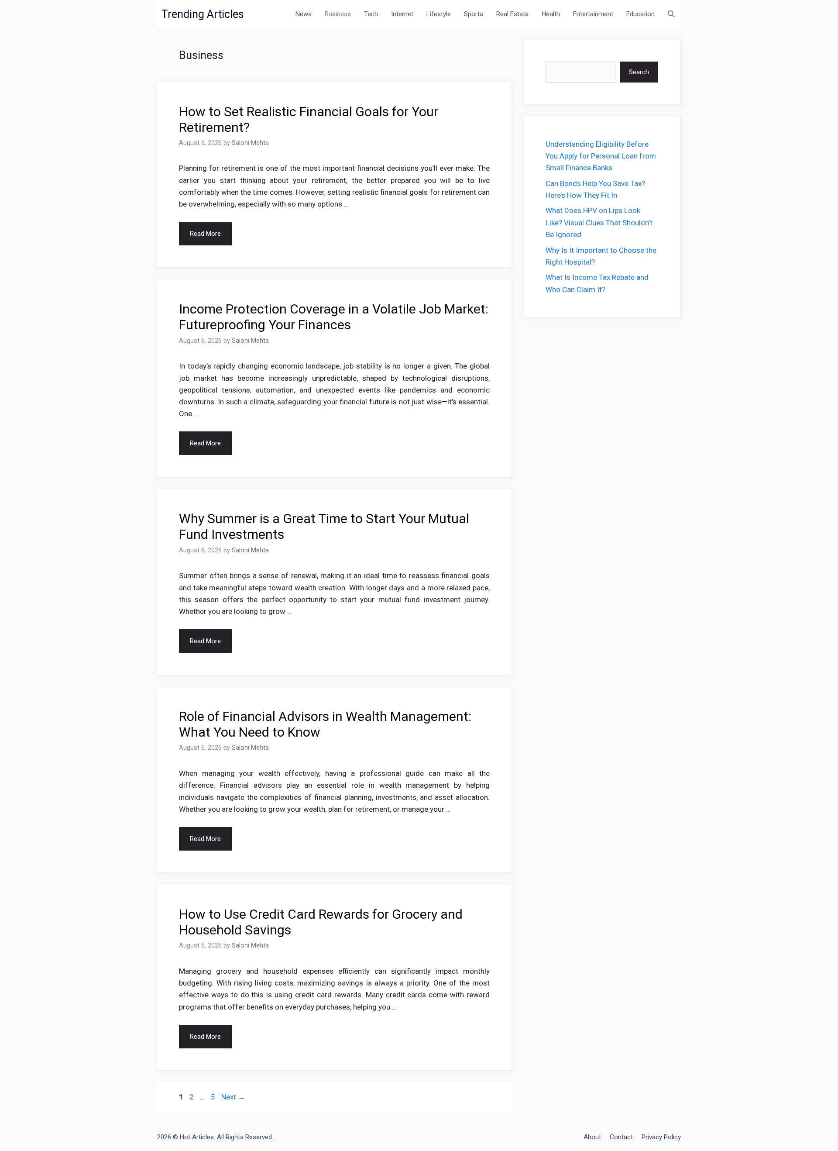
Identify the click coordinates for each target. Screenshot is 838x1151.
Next (233, 1096)
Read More (205, 234)
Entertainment (593, 14)
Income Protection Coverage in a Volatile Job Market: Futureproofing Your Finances (333, 316)
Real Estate (512, 14)
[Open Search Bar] (671, 14)
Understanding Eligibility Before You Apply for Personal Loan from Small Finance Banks (601, 156)
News (303, 14)
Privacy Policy (661, 1137)
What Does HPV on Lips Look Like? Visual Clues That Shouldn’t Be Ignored (599, 222)
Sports (473, 14)
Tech (371, 14)
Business (338, 14)
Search (639, 72)
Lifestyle (438, 14)
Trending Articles (202, 14)
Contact (621, 1137)
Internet (402, 14)
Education (640, 14)
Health (551, 14)
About (592, 1137)
